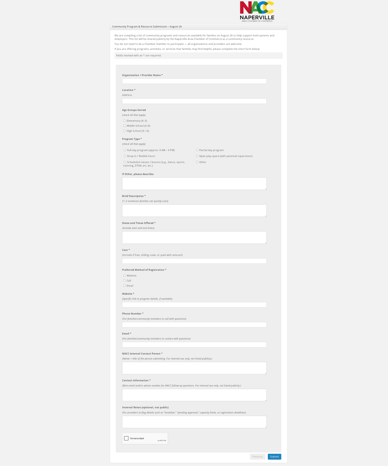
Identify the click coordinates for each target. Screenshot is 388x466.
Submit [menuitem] (274, 456)
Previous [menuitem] (257, 456)
